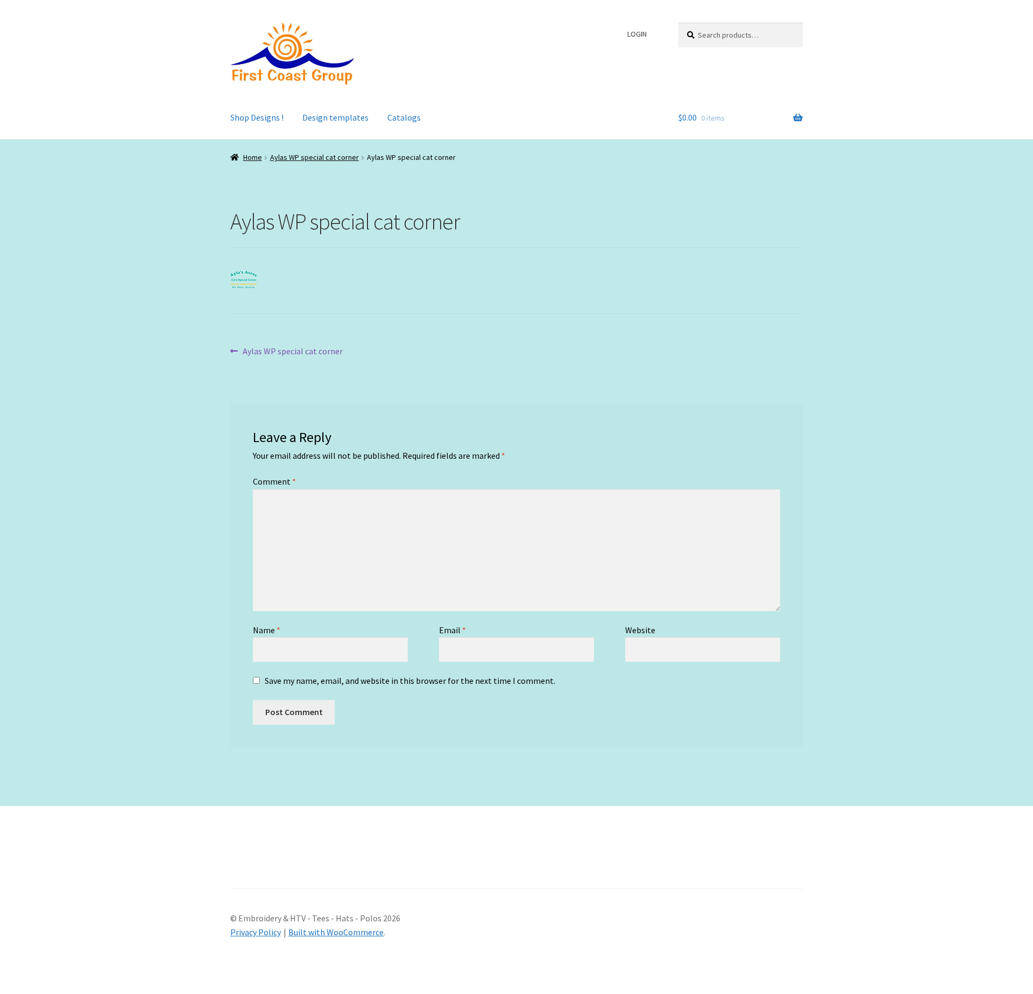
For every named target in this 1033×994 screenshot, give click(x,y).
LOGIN (637, 34)
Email (452, 630)
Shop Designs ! (257, 117)
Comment (274, 481)
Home (252, 157)
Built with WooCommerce (336, 932)
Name (266, 630)
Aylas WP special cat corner (314, 157)
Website (640, 630)
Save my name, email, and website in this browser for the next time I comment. (410, 680)
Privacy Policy (255, 932)
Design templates (335, 117)
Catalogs (404, 117)
